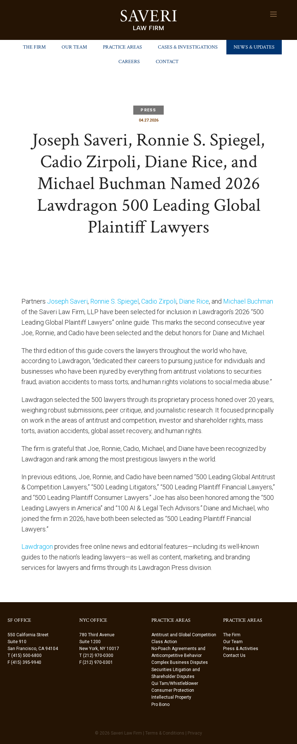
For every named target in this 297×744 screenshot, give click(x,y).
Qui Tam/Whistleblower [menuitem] (174, 683)
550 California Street (28, 634)
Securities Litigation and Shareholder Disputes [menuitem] (175, 673)
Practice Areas (122, 47)
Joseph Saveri (67, 301)
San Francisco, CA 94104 (33, 648)
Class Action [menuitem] (164, 641)
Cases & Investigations (188, 47)
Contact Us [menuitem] (234, 655)
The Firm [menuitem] (231, 634)
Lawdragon (37, 546)
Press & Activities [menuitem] (240, 648)
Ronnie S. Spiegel (114, 301)
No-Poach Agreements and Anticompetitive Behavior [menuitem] (178, 652)
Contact (167, 61)
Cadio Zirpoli (158, 301)
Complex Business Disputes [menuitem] (179, 662)
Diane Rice (194, 301)
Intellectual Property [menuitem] (171, 697)
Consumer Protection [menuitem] (172, 690)
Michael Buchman (248, 301)
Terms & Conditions (164, 733)
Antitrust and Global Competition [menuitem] (183, 634)
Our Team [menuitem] (233, 641)
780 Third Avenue (96, 634)
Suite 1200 (90, 641)
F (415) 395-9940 (24, 662)
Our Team (74, 47)
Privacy (195, 733)
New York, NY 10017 (99, 648)
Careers (129, 61)
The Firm (34, 47)
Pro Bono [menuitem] (160, 704)
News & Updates (254, 47)
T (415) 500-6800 (25, 655)
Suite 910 (17, 641)
